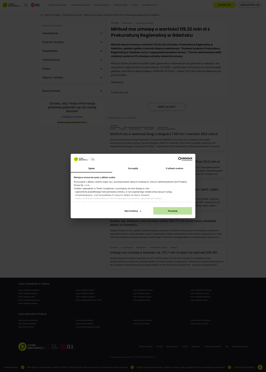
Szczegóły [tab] (133, 168)
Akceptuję (172, 211)
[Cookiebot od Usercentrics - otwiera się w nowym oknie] (180, 159)
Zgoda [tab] (91, 168)
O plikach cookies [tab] (174, 168)
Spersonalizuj (131, 211)
